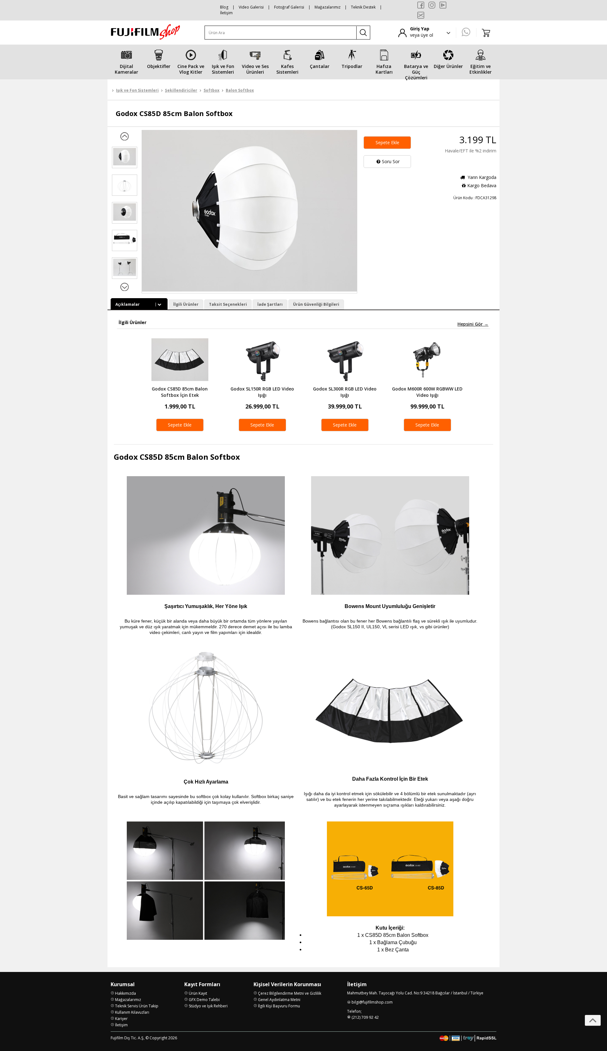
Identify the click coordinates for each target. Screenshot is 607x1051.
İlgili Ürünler (186, 304)
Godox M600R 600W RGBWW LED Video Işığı (427, 392)
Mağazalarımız (327, 7)
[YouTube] (442, 5)
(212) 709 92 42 (365, 1017)
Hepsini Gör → (472, 324)
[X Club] (420, 15)
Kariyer (121, 1018)
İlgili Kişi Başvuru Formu (279, 1006)
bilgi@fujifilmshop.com (372, 1002)
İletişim (226, 12)
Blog (224, 7)
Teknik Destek (363, 7)
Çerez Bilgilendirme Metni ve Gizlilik (289, 993)
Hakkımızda (125, 993)
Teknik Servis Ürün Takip (136, 1006)
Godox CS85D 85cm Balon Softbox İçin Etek (180, 392)
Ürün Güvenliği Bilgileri (316, 304)
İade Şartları (270, 304)
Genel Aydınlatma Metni (279, 999)
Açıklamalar (127, 304)
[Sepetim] (486, 32)
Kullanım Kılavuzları (132, 1012)
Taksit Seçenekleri (228, 304)
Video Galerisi (251, 7)
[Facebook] (420, 5)
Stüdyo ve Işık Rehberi (208, 1006)
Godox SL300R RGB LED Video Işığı (345, 392)
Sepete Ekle (387, 142)
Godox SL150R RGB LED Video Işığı (262, 392)
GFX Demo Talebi (204, 999)
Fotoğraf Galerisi (289, 7)
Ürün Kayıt (198, 993)
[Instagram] (431, 5)
